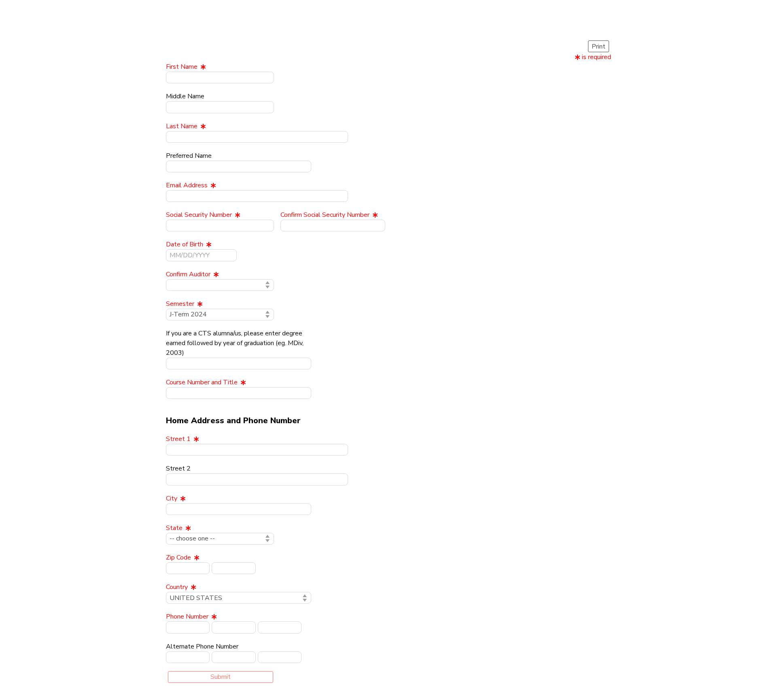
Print (598, 46)
